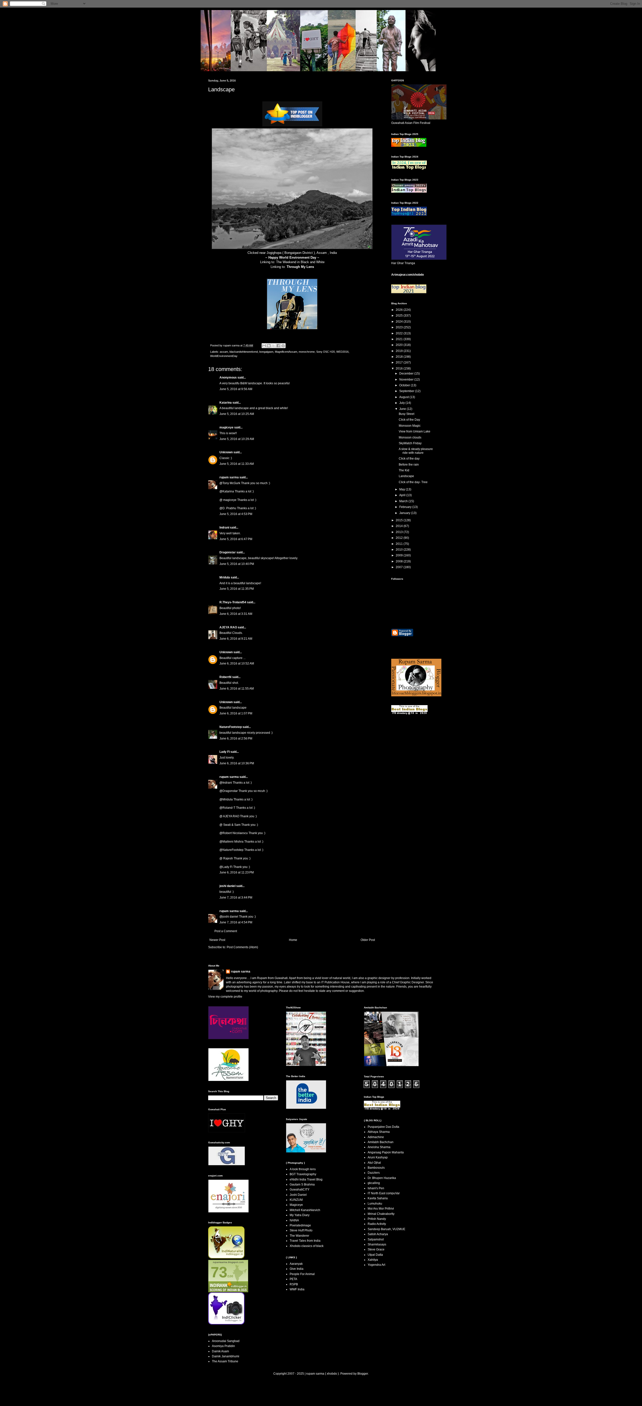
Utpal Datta (375, 1254)
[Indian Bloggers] (292, 125)
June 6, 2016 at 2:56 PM (235, 738)
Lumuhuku (375, 1203)
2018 (400, 356)
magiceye (226, 427)
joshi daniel (227, 886)
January (405, 513)
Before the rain (409, 464)
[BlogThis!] (268, 345)
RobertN (225, 677)
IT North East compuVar (384, 1193)
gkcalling (374, 1183)
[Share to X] (273, 345)
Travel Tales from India (305, 1240)
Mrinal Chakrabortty (381, 1214)
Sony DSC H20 (325, 351)
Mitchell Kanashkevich (305, 1210)
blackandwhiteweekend (243, 351)
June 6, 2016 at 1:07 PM (235, 713)
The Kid (404, 470)
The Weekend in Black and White (300, 262)
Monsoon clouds (410, 437)
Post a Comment (225, 931)
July (402, 403)
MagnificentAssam (286, 351)
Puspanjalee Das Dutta (383, 1127)
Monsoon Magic (410, 425)
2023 (400, 327)
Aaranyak (296, 1264)
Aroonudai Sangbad (225, 1341)
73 (219, 1272)
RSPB (294, 1284)
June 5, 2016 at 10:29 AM (236, 439)
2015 (400, 520)
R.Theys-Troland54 (232, 602)
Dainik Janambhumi (225, 1356)
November (406, 379)
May (402, 489)
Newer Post (217, 940)
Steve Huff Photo (301, 1230)
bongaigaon (266, 351)
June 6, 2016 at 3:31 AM (235, 614)
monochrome (307, 351)
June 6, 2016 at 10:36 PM (236, 763)
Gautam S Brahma (302, 1184)
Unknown (226, 452)
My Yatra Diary (299, 1215)
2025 (400, 315)
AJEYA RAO (228, 627)
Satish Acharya (378, 1234)
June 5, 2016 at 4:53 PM (235, 514)
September (407, 391)
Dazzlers (374, 1172)
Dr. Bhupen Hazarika (382, 1178)
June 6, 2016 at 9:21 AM (235, 638)
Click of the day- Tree (413, 482)
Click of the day (409, 458)
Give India (296, 1269)
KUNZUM (296, 1200)
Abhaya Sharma (379, 1132)
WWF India (297, 1289)
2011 (400, 544)
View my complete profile (225, 996)
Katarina (225, 402)
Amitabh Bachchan (380, 1142)
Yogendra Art (376, 1265)
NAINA (294, 1220)
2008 (400, 561)
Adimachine (376, 1137)
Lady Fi (224, 752)
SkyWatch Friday (410, 443)
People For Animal (302, 1274)
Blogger (362, 1373)
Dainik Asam (220, 1351)
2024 (400, 321)
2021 (400, 339)
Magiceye (296, 1205)
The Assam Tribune (225, 1361)
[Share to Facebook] (278, 345)
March (404, 501)
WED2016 (342, 351)
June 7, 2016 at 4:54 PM (235, 922)
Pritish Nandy (377, 1219)
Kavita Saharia (378, 1198)
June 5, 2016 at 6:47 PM (235, 539)
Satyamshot (376, 1239)
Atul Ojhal (374, 1162)
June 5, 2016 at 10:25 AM (236, 414)
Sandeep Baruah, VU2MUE (386, 1229)
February (405, 507)
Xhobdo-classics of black (307, 1246)
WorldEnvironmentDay (223, 355)
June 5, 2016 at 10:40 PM (236, 564)
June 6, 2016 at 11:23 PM (236, 872)
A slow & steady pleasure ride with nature (416, 450)
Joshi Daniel (298, 1195)
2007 (400, 567)
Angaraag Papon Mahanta (386, 1152)
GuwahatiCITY (299, 1189)
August (404, 397)
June (403, 409)
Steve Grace (376, 1249)
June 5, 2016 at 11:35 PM (236, 588)
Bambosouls (376, 1167)
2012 (400, 538)
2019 (400, 351)
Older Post (368, 940)
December (406, 373)
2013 (400, 532)
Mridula (224, 577)
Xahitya (373, 1260)
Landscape (406, 476)
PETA (293, 1279)
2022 (400, 333)
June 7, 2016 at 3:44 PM (235, 897)
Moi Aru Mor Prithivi (381, 1208)
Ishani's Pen (376, 1188)
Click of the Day (409, 419)
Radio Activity (377, 1224)
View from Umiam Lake (414, 431)
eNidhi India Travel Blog (306, 1179)
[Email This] (264, 345)
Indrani (224, 527)
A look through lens (303, 1169)
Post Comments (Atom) (242, 947)
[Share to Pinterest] (283, 345)
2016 (400, 368)
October (405, 385)
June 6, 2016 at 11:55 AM (236, 688)
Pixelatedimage (300, 1225)
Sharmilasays (377, 1244)
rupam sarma (229, 477)
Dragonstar (227, 552)
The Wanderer (299, 1235)
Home (293, 940)
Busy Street (406, 414)
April (402, 495)
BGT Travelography (303, 1174)
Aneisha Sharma (379, 1147)
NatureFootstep (230, 727)
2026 (400, 310)
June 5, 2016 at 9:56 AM (235, 389)
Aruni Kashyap (378, 1157)
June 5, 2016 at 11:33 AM (236, 464)
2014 (400, 526)
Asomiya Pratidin (223, 1346)
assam (224, 351)
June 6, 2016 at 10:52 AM (236, 663)
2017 (400, 362)
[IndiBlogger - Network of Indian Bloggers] (226, 1257)
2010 (400, 549)
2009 (400, 555)
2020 (400, 345)
